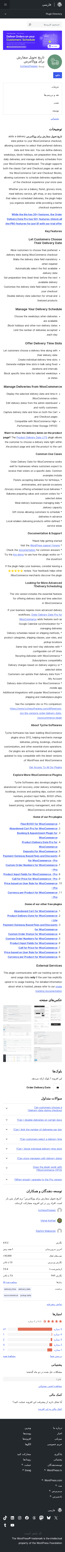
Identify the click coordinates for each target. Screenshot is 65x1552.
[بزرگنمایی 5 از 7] (27, 1028)
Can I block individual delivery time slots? (39, 1148)
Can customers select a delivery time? (41, 1139)
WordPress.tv (53, 1470)
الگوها (28, 1444)
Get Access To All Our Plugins (45, 767)
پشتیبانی (55, 118)
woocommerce (11, 1295)
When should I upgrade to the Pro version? (38, 1179)
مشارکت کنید (24, 1454)
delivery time (10, 1289)
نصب (56, 102)
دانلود (57, 75)
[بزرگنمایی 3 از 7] (57, 1051)
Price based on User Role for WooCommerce (30, 952)
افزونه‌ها (27, 1438)
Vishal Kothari (48, 1220)
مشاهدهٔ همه (9, 1356)
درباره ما (57, 1427)
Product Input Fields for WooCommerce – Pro (30, 874)
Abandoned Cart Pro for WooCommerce (33, 828)
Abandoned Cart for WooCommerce (35, 911)
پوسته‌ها (27, 1433)
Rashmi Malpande (46, 1230)
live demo (18, 554)
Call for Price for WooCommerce (37, 947)
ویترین (28, 1427)
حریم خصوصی (54, 1444)
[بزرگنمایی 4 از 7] (27, 1009)
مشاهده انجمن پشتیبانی (50, 1386)
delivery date (24, 1289)
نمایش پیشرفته (54, 1304)
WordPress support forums (45, 545)
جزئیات (55, 86)
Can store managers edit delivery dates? (39, 1158)
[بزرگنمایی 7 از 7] (27, 1058)
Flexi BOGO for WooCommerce (39, 823)
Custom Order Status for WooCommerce (32, 934)
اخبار (59, 1433)
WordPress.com (51, 1480)
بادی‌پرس (56, 1496)
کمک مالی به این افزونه (50, 1408)
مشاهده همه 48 (10, 1282)
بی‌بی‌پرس (55, 1491)
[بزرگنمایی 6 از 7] (27, 1042)
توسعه (55, 110)
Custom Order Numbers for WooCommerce (31, 938)
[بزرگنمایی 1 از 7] (57, 1009)
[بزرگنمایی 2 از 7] (57, 1035)
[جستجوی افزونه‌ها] (30, 25)
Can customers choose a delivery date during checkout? (45, 1109)
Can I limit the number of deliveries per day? (37, 1129)
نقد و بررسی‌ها (51, 94)
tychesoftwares (29, 66)
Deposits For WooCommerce (40, 851)
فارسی (51, 1510)
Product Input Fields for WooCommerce (33, 943)
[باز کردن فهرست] (5, 4)
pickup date (25, 1295)
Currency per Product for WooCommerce (32, 956)
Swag (26, 1470)
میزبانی (58, 1438)
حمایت (26, 1464)
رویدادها (27, 1459)
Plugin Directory (54, 14)
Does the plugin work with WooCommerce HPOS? (47, 1168)
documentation (27, 549)
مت (58, 1485)
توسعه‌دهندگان (55, 1464)
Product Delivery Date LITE (31, 437)
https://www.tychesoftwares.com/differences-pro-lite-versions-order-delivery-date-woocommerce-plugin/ (36, 713)
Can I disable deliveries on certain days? (39, 1120)
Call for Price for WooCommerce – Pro (34, 878)
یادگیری (58, 1454)
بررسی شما (56, 1356)
